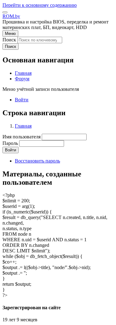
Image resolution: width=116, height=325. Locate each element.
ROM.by (11, 16)
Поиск (9, 39)
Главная (23, 126)
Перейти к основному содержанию (39, 5)
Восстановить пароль (37, 160)
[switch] (4, 12)
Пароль (10, 143)
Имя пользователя (21, 136)
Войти (21, 99)
